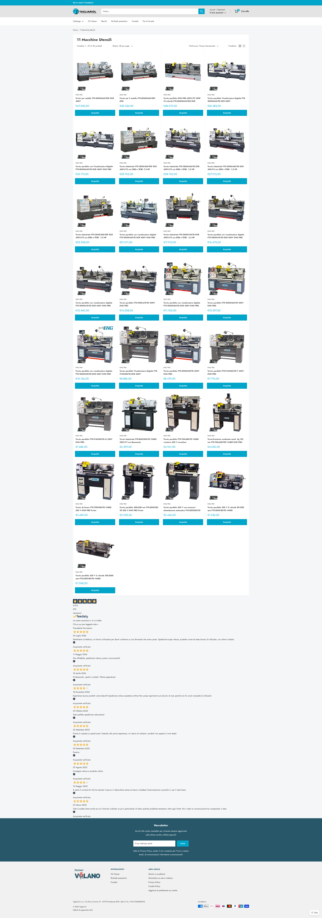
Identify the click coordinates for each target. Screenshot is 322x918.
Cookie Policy (154, 886)
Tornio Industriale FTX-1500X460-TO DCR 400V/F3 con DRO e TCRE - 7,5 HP (181, 168)
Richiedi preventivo (119, 21)
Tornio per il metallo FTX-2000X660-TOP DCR (137, 100)
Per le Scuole (148, 21)
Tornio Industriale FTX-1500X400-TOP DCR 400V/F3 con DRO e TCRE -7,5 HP (138, 168)
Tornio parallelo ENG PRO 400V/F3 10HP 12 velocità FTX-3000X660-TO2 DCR (182, 100)
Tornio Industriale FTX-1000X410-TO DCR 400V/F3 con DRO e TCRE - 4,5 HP (181, 236)
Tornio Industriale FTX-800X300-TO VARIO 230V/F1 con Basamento (138, 440)
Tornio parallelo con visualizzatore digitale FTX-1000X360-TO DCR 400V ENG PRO (182, 304)
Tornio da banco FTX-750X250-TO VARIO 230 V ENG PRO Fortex (93, 509)
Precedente (77, 628)
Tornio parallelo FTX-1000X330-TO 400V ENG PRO (181, 372)
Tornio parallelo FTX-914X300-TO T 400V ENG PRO (226, 372)
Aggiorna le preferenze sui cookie (162, 890)
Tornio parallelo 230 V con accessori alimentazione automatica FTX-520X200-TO (182, 509)
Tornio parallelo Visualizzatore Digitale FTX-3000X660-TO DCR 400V (226, 100)
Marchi (104, 21)
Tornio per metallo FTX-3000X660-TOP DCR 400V (95, 100)
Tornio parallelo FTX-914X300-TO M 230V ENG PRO (94, 440)
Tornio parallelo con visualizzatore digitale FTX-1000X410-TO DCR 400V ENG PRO (94, 304)
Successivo (87, 628)
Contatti (135, 21)
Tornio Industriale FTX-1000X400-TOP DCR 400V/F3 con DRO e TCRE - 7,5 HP (94, 236)
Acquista (95, 112)
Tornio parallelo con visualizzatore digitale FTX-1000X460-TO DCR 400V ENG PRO (138, 236)
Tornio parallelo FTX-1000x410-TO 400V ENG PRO (137, 304)
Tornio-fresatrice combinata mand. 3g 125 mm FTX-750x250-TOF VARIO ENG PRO (225, 440)
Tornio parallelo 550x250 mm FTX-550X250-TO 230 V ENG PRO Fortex (139, 509)
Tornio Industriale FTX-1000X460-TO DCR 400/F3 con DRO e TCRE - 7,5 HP (226, 168)
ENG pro (79, 95)
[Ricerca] (201, 11)
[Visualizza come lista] (244, 46)
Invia (183, 843)
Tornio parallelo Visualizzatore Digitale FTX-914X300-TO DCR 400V (138, 372)
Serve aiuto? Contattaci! (83, 2)
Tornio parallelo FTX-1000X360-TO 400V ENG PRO (226, 304)
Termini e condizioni (156, 874)
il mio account (217, 12)
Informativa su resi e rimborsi (160, 878)
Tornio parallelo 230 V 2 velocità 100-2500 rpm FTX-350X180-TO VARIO (94, 577)
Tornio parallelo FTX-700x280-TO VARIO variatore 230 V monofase (181, 440)
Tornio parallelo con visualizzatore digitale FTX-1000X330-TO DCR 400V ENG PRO (94, 372)
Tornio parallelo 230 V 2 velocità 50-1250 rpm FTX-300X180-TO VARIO (226, 509)
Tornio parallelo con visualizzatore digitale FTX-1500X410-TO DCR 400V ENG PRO (226, 236)
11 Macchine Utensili (87, 30)
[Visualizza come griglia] (240, 46)
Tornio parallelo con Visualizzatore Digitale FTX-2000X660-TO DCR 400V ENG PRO (94, 168)
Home (75, 30)
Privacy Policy (146, 850)
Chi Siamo (92, 21)
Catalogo (77, 21)
